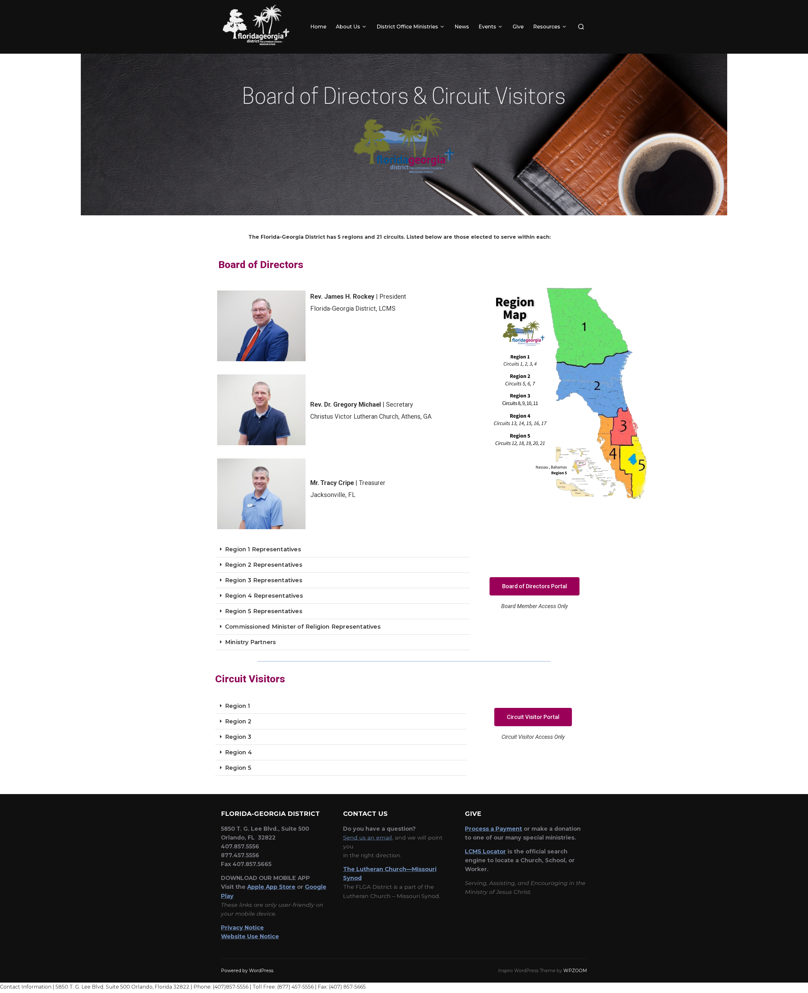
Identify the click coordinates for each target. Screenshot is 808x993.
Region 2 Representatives (263, 564)
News (461, 27)
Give (518, 27)
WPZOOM (575, 970)
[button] (342, 549)
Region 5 (238, 767)
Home (318, 27)
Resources (546, 27)
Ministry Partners (250, 642)
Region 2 (238, 721)
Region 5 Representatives (263, 611)
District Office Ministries (407, 27)
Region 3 (238, 736)
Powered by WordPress (247, 970)
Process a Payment (493, 828)
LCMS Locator (485, 851)
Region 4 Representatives (264, 595)
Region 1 (237, 706)
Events (487, 27)
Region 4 (238, 752)
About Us (348, 27)
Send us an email (367, 837)
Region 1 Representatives (263, 549)
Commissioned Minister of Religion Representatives (303, 626)
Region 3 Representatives (263, 580)
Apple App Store (271, 886)
